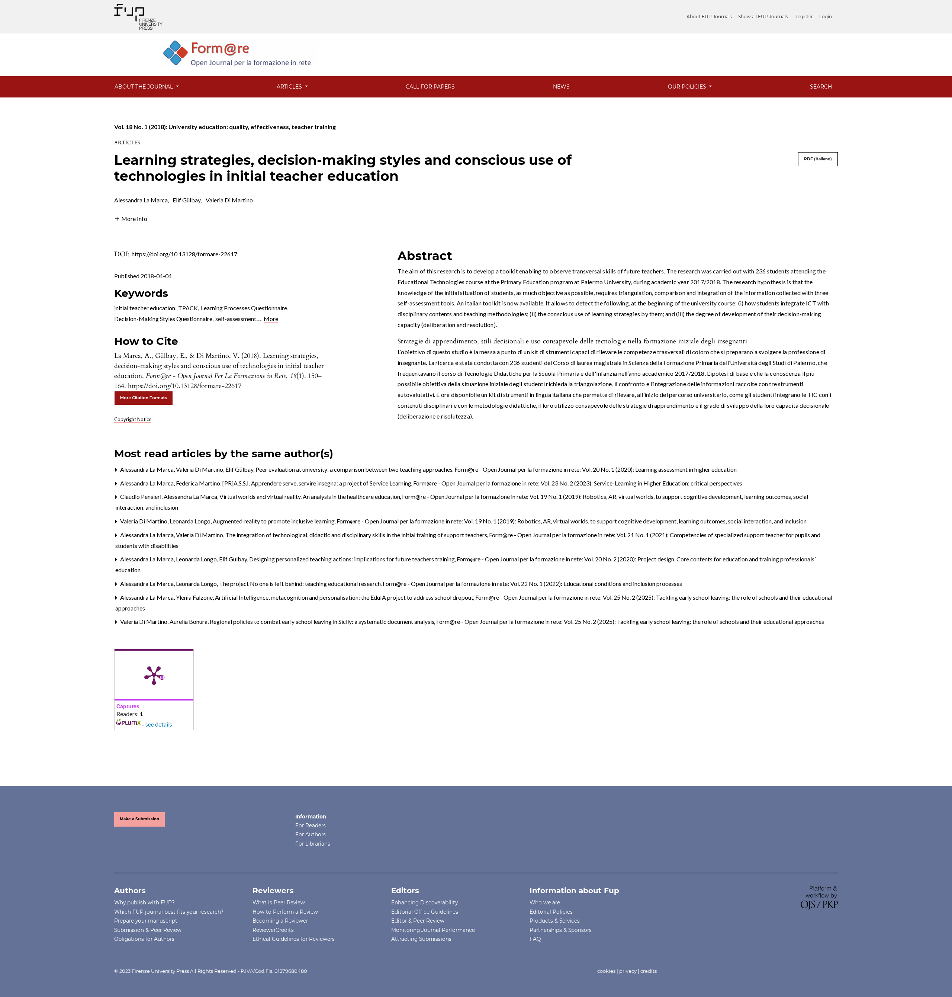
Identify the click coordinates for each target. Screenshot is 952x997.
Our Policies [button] (688, 86)
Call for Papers (430, 86)
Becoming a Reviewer (280, 921)
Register (803, 16)
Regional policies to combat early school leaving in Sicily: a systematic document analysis (322, 621)
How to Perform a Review (285, 912)
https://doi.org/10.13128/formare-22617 (184, 253)
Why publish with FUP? (144, 902)
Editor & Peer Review (417, 921)
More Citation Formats (143, 397)
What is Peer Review (279, 902)
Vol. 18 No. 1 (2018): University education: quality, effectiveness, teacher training (225, 126)
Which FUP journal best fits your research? (168, 912)
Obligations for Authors (144, 939)
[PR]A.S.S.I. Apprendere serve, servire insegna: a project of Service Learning (317, 483)
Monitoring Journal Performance (433, 930)
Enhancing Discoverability (424, 902)
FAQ (535, 939)
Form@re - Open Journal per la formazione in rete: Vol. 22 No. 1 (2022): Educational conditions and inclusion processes (532, 583)
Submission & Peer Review (147, 930)
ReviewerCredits (273, 930)
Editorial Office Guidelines (424, 912)
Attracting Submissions (421, 939)
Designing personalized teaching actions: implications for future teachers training (352, 558)
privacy (628, 971)
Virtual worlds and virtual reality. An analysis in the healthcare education (310, 496)
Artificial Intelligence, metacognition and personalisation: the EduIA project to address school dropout (345, 597)
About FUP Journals (709, 16)
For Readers (310, 825)
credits (648, 971)
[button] (130, 217)
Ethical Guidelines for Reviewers (294, 939)
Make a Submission (139, 819)
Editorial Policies (551, 912)
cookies (606, 971)
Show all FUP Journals (763, 16)
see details (158, 724)
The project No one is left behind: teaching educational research (300, 583)
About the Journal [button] (144, 86)
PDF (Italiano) (818, 159)
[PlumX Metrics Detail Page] (154, 675)
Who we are (545, 902)
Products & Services (555, 921)
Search (821, 86)
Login (825, 16)
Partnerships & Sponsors (561, 930)
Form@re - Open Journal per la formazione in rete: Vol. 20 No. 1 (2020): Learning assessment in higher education (595, 469)
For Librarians (312, 844)
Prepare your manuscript (145, 921)
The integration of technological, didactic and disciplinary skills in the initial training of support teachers (356, 534)
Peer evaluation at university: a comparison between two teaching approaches (354, 469)
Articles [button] (290, 86)
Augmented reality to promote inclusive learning (274, 521)
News (561, 86)
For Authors (310, 834)
